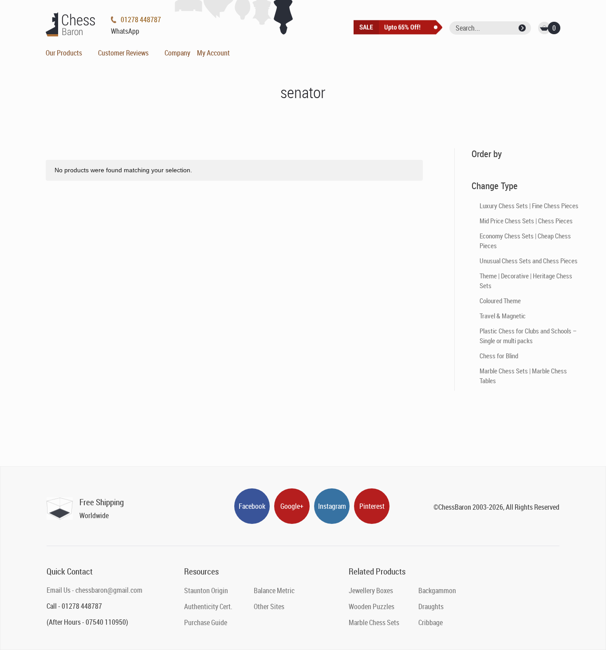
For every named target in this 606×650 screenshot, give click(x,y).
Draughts (431, 606)
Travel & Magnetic (503, 315)
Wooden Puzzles (371, 606)
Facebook (252, 506)
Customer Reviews (123, 53)
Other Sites (269, 606)
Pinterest (372, 506)
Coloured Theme (500, 300)
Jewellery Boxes (371, 590)
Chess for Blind (499, 355)
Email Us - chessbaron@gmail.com (94, 590)
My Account (213, 53)
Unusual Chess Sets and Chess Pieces (529, 260)
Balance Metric (274, 590)
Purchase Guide (205, 622)
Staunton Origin (206, 590)
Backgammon (437, 590)
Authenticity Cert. (208, 606)
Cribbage (430, 622)
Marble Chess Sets (374, 622)
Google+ (291, 506)
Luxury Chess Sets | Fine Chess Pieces (529, 205)
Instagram (332, 506)
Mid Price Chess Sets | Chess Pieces (526, 220)
